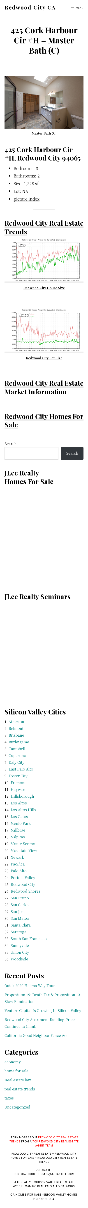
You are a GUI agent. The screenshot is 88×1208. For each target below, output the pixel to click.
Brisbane (16, 735)
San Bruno (20, 898)
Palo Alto (19, 870)
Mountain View (24, 850)
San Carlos (20, 904)
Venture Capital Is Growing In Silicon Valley (43, 1010)
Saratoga (18, 931)
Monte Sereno (23, 843)
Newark (17, 857)
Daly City (16, 762)
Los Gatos (19, 816)
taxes (9, 1098)
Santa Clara (21, 925)
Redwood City (23, 884)
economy (13, 1061)
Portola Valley (23, 877)
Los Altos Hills (23, 809)
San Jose (18, 911)
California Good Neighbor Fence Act (36, 1035)
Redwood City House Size (44, 288)
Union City (20, 952)
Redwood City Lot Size (44, 358)
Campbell (17, 748)
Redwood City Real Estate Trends (44, 227)
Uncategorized (17, 1107)
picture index (26, 199)
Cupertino (17, 755)
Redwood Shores (25, 891)
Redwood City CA (30, 7)
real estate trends (20, 1089)
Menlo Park (21, 823)
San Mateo (20, 918)
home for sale (16, 1070)
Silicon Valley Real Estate (54, 1182)
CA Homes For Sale (25, 1194)
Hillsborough (22, 796)
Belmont (16, 728)
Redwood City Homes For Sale (44, 420)
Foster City (18, 775)
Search (11, 443)
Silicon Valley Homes (60, 1194)
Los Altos (19, 803)
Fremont (18, 782)
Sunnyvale (20, 945)
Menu (79, 8)
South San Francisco (29, 938)
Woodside (19, 959)
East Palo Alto (21, 769)
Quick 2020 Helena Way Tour (30, 985)
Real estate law (18, 1080)
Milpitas (18, 836)
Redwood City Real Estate (44, 383)
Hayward (19, 789)
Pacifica (18, 864)
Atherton (16, 721)
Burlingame (19, 742)
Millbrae (18, 830)
